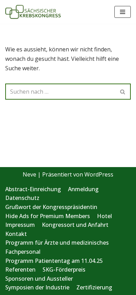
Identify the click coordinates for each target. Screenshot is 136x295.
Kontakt (16, 234)
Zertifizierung (94, 287)
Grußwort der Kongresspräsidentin (51, 207)
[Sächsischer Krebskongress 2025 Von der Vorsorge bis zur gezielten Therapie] (33, 12)
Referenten (20, 269)
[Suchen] (123, 92)
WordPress (98, 174)
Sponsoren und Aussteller (39, 278)
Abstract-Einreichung (33, 189)
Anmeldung (83, 189)
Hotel (104, 216)
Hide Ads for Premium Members (47, 216)
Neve (29, 174)
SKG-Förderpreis (64, 269)
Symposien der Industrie (37, 287)
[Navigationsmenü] (122, 12)
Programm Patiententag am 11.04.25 (54, 261)
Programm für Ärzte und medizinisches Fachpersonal (57, 247)
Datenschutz (22, 198)
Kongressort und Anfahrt (75, 225)
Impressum (20, 225)
